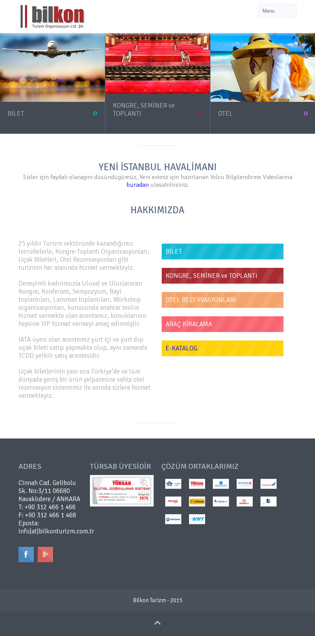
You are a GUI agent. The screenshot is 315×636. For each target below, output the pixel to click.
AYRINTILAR (19, 122)
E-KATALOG (181, 348)
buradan (137, 185)
